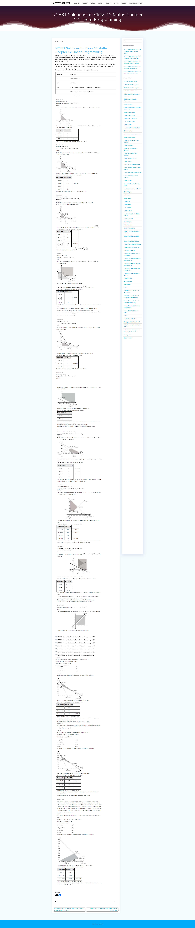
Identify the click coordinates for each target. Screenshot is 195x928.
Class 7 (108, 3)
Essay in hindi (127, 284)
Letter (125, 287)
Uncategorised (127, 335)
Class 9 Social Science (129, 250)
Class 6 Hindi (127, 204)
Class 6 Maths (127, 207)
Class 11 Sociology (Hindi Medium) (132, 172)
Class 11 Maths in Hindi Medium (132, 164)
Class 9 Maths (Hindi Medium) (131, 241)
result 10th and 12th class (130, 318)
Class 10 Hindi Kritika (129, 112)
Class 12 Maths (59, 41)
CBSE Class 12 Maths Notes (131, 91)
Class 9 (93, 3)
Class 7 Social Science (129, 228)
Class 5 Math (127, 201)
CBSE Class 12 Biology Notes (131, 84)
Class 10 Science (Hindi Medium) (132, 134)
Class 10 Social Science (129, 137)
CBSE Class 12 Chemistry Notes (132, 88)
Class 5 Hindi (127, 198)
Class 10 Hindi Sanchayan (130, 118)
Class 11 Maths (127, 161)
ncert (61, 3)
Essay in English (128, 281)
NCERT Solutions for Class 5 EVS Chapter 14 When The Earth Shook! (132, 51)
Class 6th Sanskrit (128, 218)
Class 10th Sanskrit (128, 145)
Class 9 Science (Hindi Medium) (132, 247)
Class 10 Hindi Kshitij (129, 115)
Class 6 (116, 3)
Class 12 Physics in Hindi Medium (132, 188)
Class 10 (84, 3)
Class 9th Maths (128, 278)
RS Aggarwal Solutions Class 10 (132, 322)
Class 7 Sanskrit (128, 225)
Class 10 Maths (127, 124)
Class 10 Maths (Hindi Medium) (132, 127)
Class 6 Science (128, 210)
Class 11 (123, 3)
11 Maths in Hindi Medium (130, 81)
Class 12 (76, 3)
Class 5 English (127, 192)
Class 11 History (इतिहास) (130, 158)
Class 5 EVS (127, 195)
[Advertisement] (132, 368)
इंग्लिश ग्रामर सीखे (128, 338)
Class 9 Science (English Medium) (132, 244)
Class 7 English (127, 221)
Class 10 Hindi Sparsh (129, 121)
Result (125, 315)
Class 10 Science (128, 131)
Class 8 (100, 3)
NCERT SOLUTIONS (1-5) (135, 3)
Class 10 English (128, 104)
